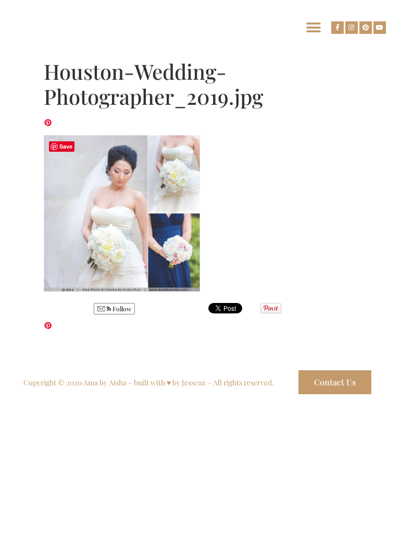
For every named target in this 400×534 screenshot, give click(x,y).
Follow (121, 309)
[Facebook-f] (337, 27)
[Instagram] (351, 27)
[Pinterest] (365, 27)
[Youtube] (379, 27)
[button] (313, 27)
